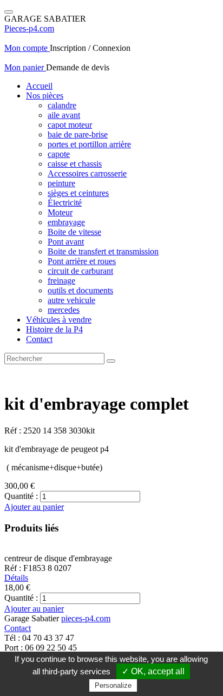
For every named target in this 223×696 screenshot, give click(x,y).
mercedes (64, 309)
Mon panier (25, 67)
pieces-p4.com (85, 618)
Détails (16, 577)
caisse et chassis (75, 163)
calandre (62, 105)
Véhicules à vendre (58, 319)
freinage (61, 280)
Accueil (39, 85)
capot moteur (70, 124)
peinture (61, 183)
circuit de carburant (80, 270)
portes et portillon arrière (89, 144)
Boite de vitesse (74, 232)
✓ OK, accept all (153, 671)
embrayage (66, 222)
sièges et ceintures (78, 193)
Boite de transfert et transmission (103, 251)
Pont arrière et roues (82, 261)
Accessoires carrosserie (87, 173)
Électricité (65, 202)
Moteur (60, 212)
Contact (39, 339)
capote (59, 154)
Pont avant (66, 241)
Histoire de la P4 (54, 329)
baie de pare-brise (78, 134)
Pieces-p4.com (29, 28)
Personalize (113, 685)
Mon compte (27, 47)
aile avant (64, 115)
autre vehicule (71, 300)
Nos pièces (44, 95)
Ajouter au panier (34, 506)
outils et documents (80, 290)
